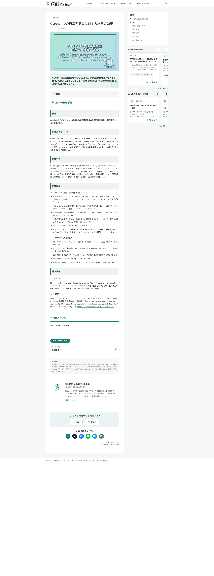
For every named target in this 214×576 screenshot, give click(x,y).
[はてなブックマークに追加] (94, 436)
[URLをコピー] (68, 436)
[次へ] (166, 49)
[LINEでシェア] (88, 436)
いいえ (94, 422)
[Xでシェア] (74, 436)
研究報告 (55, 18)
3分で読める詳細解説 (140, 19)
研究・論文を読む (143, 3)
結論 (134, 22)
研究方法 (135, 29)
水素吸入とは (90, 3)
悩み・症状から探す (108, 3)
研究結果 (135, 33)
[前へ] (157, 49)
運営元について (70, 400)
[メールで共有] (101, 436)
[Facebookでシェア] (81, 436)
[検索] (166, 3)
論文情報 (135, 37)
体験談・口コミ (126, 3)
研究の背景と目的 (138, 26)
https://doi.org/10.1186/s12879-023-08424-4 (95, 307)
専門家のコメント (138, 40)
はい (78, 422)
